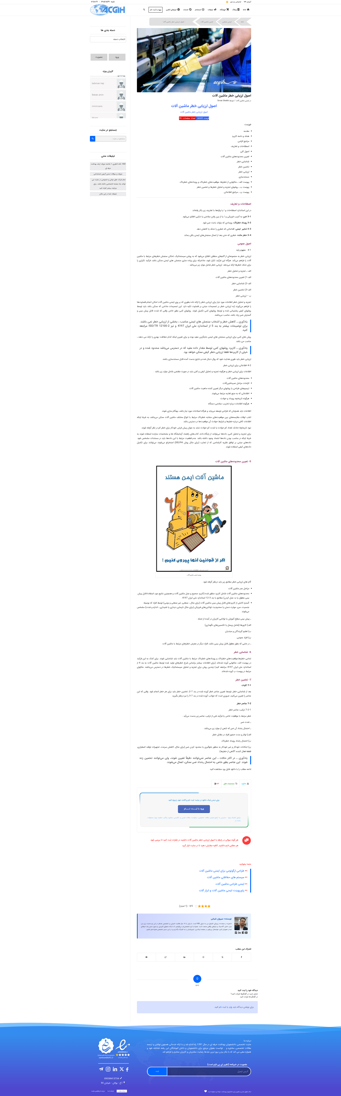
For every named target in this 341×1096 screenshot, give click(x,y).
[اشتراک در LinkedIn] (184, 957)
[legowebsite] (107, 10)
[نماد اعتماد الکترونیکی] (113, 1048)
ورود (117, 57)
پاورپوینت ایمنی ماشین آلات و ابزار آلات (221, 890)
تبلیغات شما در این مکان (108, 194)
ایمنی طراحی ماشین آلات (230, 884)
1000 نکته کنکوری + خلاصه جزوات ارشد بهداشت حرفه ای (108, 166)
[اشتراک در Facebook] (241, 957)
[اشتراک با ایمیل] (146, 957)
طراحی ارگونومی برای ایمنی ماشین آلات (221, 871)
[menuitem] (246, 2)
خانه (242, 21)
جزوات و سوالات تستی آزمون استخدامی (108, 174)
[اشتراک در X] (222, 957)
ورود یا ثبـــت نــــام (194, 808)
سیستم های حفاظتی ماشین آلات (225, 877)
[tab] (245, 784)
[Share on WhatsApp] (203, 957)
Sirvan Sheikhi (223, 100)
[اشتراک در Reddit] (165, 957)
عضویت (99, 57)
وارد (230, 1007)
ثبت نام (222, 1007)
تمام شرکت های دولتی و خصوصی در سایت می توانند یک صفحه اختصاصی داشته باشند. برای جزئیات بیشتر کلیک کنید (108, 184)
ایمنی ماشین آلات (206, 21)
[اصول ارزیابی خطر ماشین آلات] (194, 60)
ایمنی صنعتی (227, 21)
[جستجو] (144, 10)
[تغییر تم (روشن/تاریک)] (227, 2)
